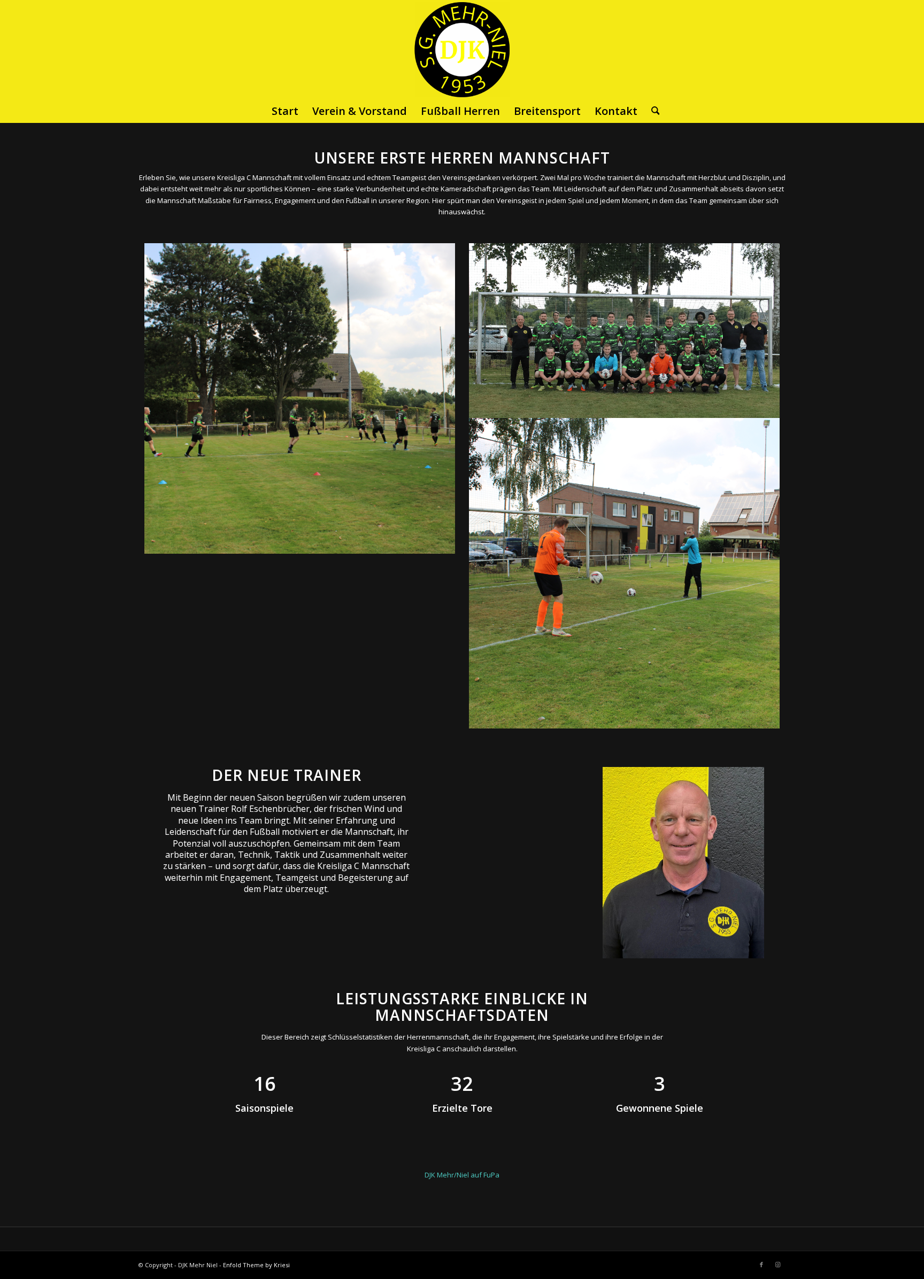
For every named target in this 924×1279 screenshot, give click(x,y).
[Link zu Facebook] (761, 1265)
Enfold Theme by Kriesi (256, 1265)
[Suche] (652, 111)
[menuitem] (285, 111)
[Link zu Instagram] (777, 1265)
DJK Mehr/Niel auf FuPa (462, 1175)
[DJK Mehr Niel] (462, 49)
